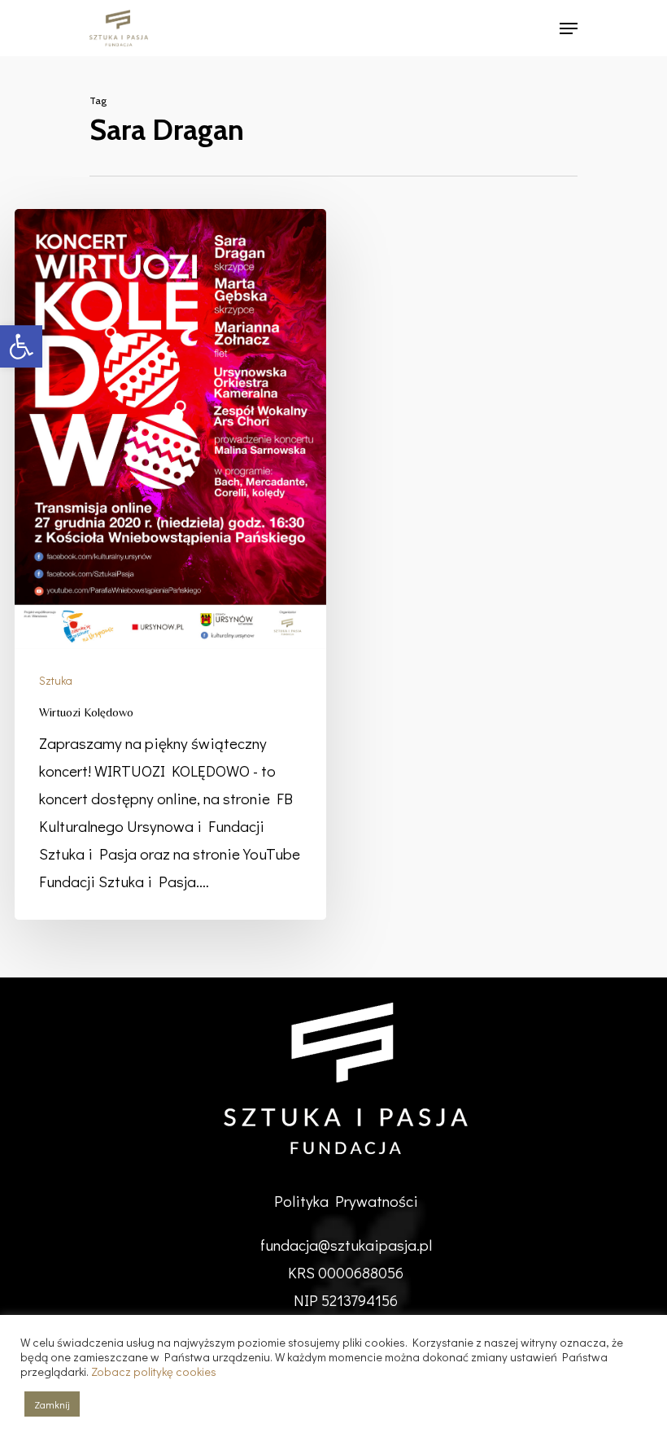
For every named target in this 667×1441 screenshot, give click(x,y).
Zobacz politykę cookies (153, 1371)
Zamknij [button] (52, 1404)
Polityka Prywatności (346, 1201)
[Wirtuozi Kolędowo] (170, 564)
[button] (21, 346)
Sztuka (55, 680)
